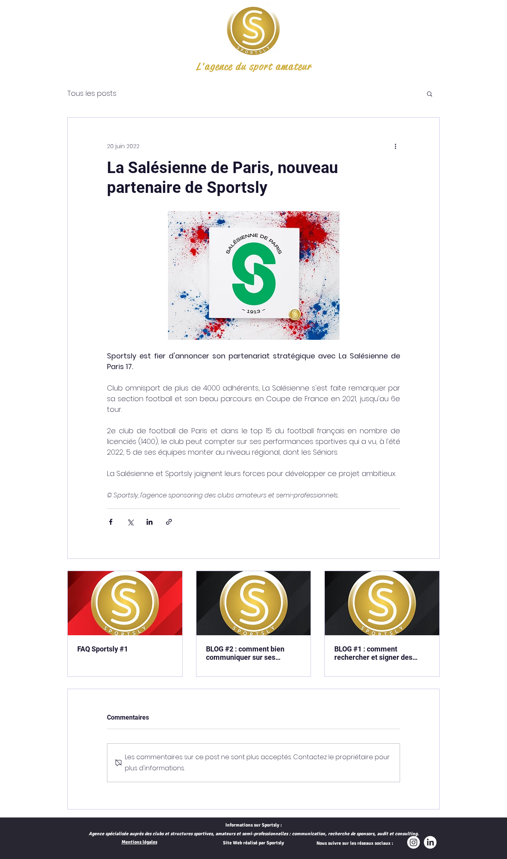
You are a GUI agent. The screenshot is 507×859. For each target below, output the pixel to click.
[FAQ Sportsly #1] (125, 603)
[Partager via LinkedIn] (149, 522)
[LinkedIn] (430, 842)
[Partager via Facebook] (110, 522)
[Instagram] (413, 842)
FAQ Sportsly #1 (102, 649)
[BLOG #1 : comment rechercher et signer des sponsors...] (382, 603)
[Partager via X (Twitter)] (130, 522)
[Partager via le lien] (169, 522)
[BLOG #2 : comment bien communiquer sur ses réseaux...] (253, 603)
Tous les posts (91, 93)
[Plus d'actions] (395, 146)
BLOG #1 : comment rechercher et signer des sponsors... (373, 653)
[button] (429, 93)
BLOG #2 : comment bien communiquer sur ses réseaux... (245, 653)
